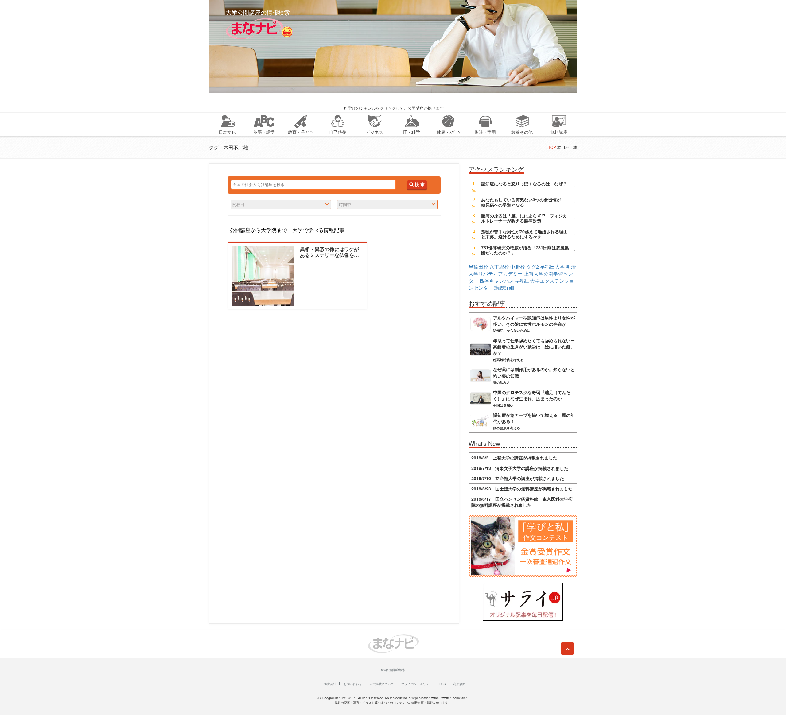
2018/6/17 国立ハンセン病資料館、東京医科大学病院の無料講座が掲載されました (522, 502)
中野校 (517, 266)
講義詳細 (504, 287)
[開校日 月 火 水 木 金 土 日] (281, 204)
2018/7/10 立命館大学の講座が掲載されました (517, 478)
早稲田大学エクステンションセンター (521, 284)
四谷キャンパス (497, 280)
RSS (442, 684)
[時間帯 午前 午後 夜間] (387, 204)
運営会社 (330, 684)
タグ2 (532, 266)
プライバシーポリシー (416, 684)
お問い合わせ (353, 684)
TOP (552, 147)
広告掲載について (381, 684)
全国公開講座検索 (393, 670)
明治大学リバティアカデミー (522, 270)
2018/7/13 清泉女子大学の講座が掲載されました (519, 468)
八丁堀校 (499, 266)
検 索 (419, 184)
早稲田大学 (552, 266)
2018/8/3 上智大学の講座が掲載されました (514, 458)
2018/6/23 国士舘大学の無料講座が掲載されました (522, 489)
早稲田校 (478, 266)
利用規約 (459, 684)
